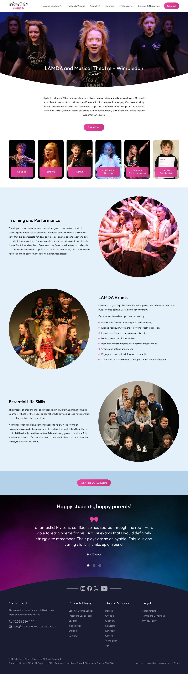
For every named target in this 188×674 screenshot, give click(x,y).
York (107, 645)
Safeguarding (149, 610)
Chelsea (109, 615)
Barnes (109, 610)
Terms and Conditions (153, 615)
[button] (88, 565)
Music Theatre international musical (107, 97)
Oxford (109, 635)
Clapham (110, 620)
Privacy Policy (149, 620)
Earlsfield (110, 630)
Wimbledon (111, 640)
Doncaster (110, 625)
